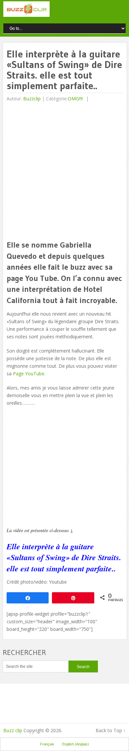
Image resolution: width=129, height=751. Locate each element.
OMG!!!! (75, 98)
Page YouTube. (29, 373)
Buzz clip (12, 730)
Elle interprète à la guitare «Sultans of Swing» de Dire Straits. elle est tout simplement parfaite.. (64, 557)
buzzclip (32, 98)
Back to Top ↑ (111, 730)
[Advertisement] (64, 171)
